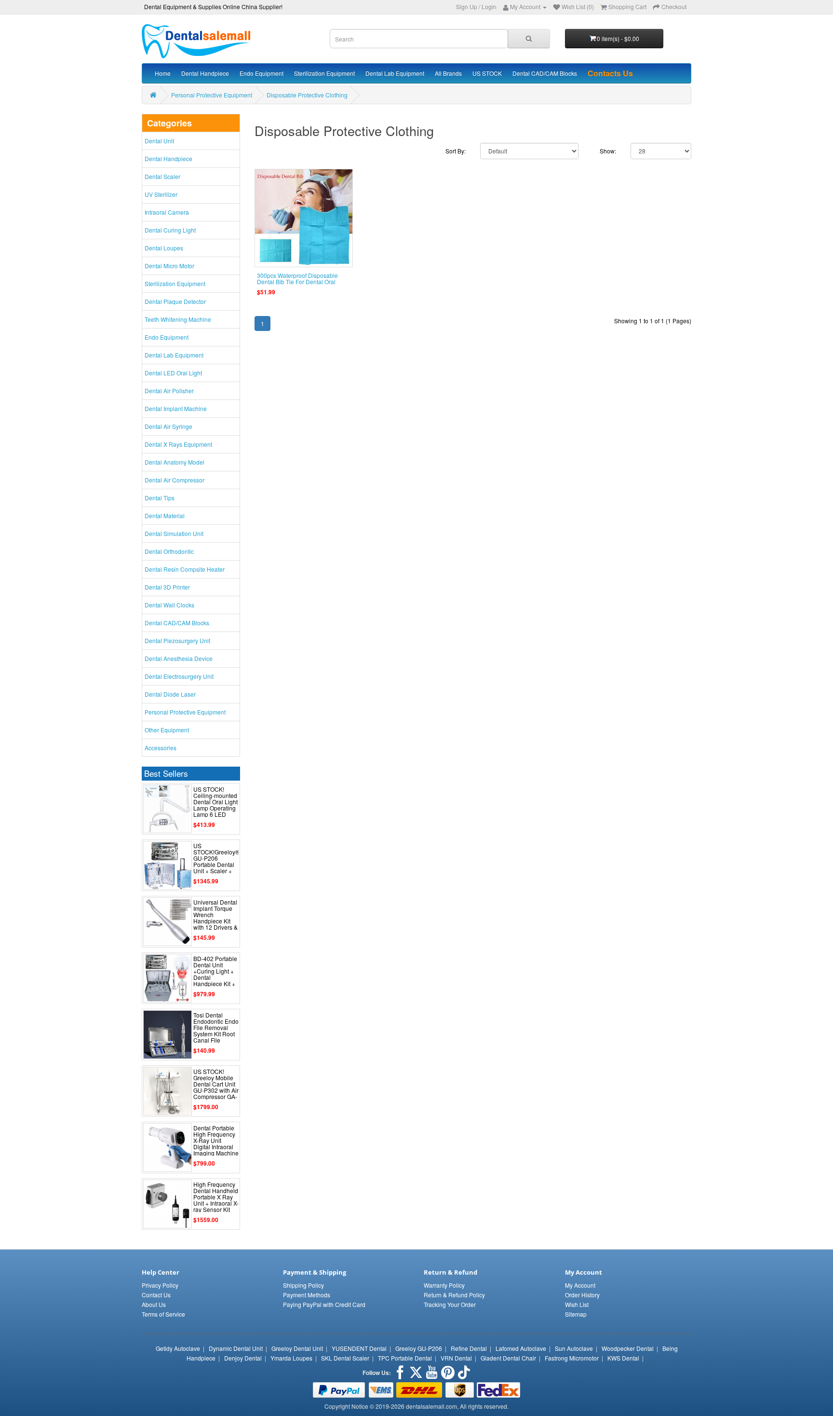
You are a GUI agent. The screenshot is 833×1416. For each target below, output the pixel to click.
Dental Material (165, 515)
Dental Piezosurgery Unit (177, 640)
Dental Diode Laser (170, 694)
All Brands (448, 73)
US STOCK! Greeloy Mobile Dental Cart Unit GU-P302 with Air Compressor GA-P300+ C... (216, 1087)
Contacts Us (610, 73)
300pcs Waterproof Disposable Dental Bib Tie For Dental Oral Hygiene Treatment (297, 281)
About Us (154, 1304)
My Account (580, 1285)
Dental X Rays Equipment (178, 444)
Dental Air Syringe (168, 426)
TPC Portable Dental (405, 1358)
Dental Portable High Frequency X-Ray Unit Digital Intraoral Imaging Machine (216, 1140)
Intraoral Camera (167, 212)
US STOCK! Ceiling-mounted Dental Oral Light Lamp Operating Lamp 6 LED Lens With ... (215, 805)
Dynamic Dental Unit (236, 1348)
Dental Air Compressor (174, 480)
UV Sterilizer (161, 194)
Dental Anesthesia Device (179, 658)
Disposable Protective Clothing (307, 95)
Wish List (577, 1304)
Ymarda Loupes (291, 1358)
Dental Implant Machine (176, 408)
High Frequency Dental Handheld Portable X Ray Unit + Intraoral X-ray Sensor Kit (216, 1197)
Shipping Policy (303, 1285)
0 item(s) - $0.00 (618, 38)
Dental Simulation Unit (174, 533)
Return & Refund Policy (454, 1295)
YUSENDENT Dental (359, 1348)
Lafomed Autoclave (521, 1348)
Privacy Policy (160, 1285)
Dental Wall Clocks (169, 605)
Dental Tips (160, 498)
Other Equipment (167, 730)
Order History (582, 1295)
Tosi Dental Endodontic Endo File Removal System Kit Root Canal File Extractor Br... (216, 1031)
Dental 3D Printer (167, 587)
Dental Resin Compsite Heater (185, 569)
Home (163, 73)
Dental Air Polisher (169, 390)
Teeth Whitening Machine (178, 319)
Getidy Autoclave (178, 1348)
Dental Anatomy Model (174, 462)
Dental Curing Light (170, 230)
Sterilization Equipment (324, 73)
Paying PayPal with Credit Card (324, 1304)
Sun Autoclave (574, 1348)
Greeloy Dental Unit (297, 1348)
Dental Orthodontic (169, 551)
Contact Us (156, 1295)
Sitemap (576, 1314)
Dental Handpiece (205, 73)
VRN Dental (456, 1358)
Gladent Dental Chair (508, 1358)
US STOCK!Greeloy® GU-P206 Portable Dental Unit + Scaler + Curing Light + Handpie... (216, 864)
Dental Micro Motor (169, 265)
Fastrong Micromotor (572, 1358)
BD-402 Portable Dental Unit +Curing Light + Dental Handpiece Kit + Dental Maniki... (215, 974)
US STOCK (487, 73)
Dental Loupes (164, 248)
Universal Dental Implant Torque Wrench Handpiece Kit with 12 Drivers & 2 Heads (215, 918)
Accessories (160, 747)
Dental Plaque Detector (175, 301)
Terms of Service (163, 1314)
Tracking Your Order (450, 1304)
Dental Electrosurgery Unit (179, 676)
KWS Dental (623, 1358)
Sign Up (466, 6)
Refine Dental (469, 1348)
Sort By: (455, 151)
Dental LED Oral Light (173, 373)
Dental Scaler (162, 176)
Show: (608, 151)
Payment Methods (306, 1295)
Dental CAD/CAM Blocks (544, 73)
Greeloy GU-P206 (418, 1348)
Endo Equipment (261, 73)
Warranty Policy (444, 1285)
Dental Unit (159, 141)
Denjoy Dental (243, 1358)
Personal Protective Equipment (211, 95)
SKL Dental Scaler (345, 1358)
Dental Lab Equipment (394, 73)
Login (489, 6)
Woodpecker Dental (628, 1348)
